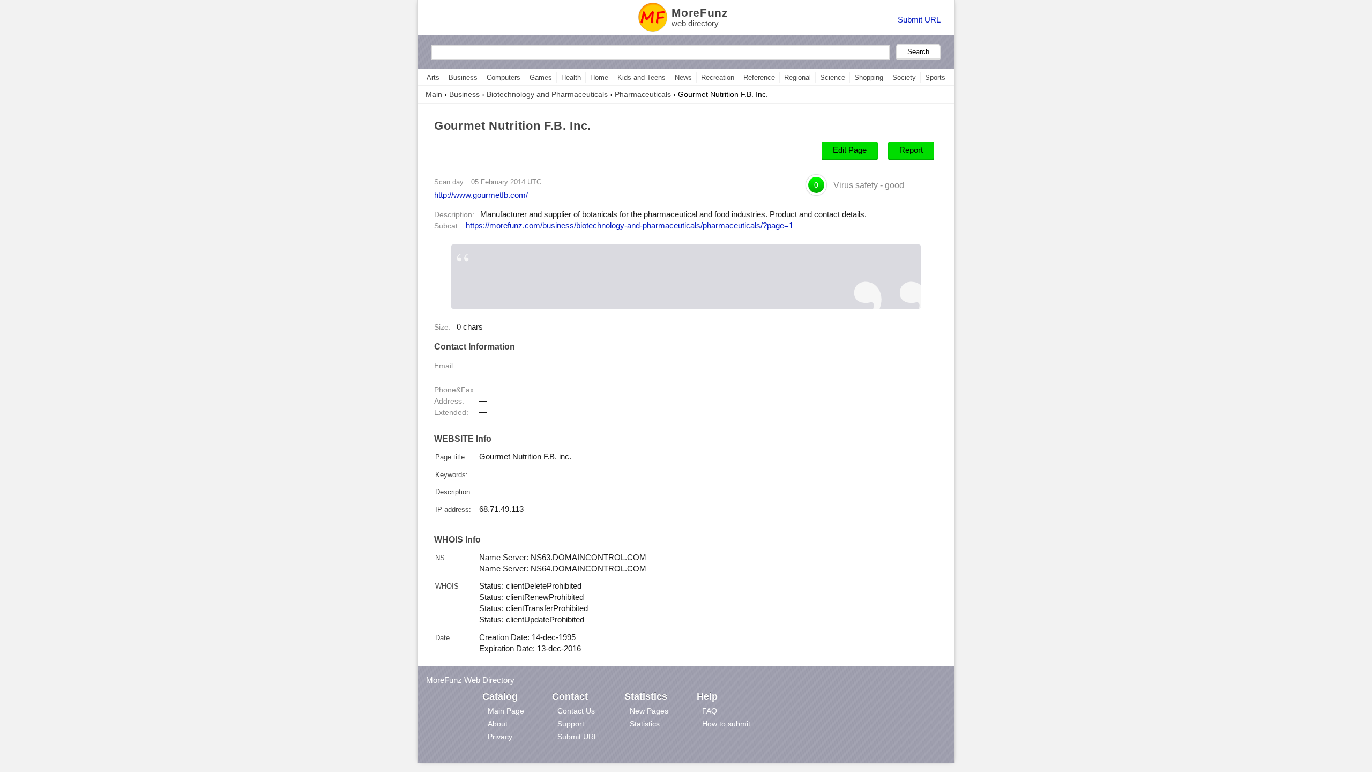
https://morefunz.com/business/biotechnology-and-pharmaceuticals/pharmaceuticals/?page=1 (629, 225)
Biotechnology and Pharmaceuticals (547, 94)
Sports (935, 77)
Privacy (500, 736)
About (498, 723)
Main (434, 94)
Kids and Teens (641, 77)
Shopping (868, 77)
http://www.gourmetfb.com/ (481, 194)
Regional (797, 77)
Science (832, 77)
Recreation (717, 77)
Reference (759, 77)
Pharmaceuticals (643, 94)
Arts (433, 77)
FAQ (709, 711)
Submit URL (919, 19)
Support (570, 723)
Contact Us (576, 711)
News (683, 77)
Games (541, 77)
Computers (503, 77)
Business (463, 77)
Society (904, 77)
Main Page (506, 711)
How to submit (726, 723)
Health (571, 77)
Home (599, 77)
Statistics (645, 723)
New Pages (649, 711)
